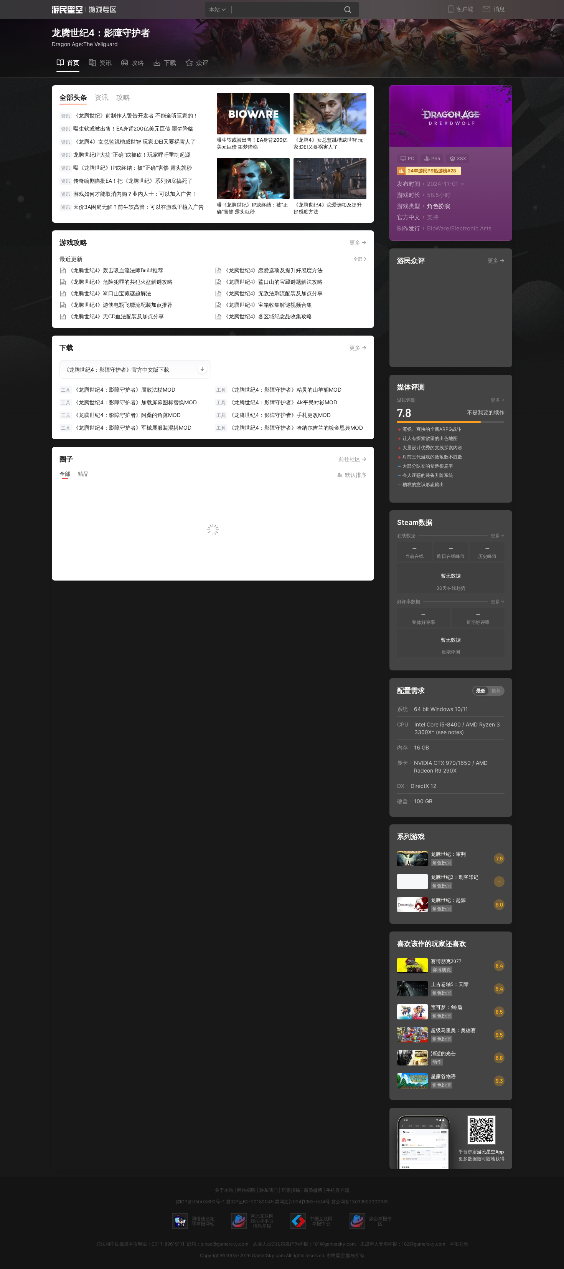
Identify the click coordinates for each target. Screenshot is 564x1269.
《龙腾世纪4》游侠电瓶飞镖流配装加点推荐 (120, 305)
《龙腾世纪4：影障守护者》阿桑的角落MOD (121, 415)
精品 (83, 473)
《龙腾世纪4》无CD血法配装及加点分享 (116, 316)
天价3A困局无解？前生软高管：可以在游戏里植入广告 (138, 207)
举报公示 (459, 1244)
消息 (499, 9)
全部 (358, 259)
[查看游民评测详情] (451, 442)
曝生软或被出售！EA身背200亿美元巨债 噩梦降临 (133, 128)
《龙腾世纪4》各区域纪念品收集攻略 (267, 316)
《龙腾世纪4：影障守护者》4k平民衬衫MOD (276, 402)
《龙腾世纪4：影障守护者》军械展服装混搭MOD (126, 427)
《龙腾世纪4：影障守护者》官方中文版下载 (116, 369)
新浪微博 (313, 1190)
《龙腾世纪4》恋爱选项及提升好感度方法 (273, 270)
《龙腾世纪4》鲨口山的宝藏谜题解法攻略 (273, 282)
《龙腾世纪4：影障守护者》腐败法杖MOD (118, 389)
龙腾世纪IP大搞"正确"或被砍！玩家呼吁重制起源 (131, 154)
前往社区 (349, 459)
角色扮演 (438, 206)
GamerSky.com (268, 1255)
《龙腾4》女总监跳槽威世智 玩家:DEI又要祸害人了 (134, 141)
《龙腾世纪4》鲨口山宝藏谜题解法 (109, 293)
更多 (355, 242)
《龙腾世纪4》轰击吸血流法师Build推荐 (115, 270)
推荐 (496, 690)
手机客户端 (337, 1190)
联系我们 (268, 1190)
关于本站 (224, 1190)
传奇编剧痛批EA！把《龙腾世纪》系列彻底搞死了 (133, 180)
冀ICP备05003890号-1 (200, 1201)
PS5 (435, 158)
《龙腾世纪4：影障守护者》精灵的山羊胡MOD (278, 389)
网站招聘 (246, 1190)
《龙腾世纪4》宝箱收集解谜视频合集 (267, 305)
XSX (461, 158)
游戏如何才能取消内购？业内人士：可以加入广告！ (135, 193)
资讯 (65, 116)
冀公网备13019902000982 (360, 1201)
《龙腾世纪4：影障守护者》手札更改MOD (273, 415)
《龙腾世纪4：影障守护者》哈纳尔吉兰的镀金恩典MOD (289, 427)
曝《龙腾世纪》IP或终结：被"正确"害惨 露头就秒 (132, 167)
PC (411, 158)
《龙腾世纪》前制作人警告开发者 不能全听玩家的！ (135, 115)
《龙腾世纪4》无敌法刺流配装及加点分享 (273, 293)
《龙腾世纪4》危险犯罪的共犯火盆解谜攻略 (120, 282)
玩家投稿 (291, 1190)
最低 (480, 690)
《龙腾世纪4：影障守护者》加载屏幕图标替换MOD (129, 402)
